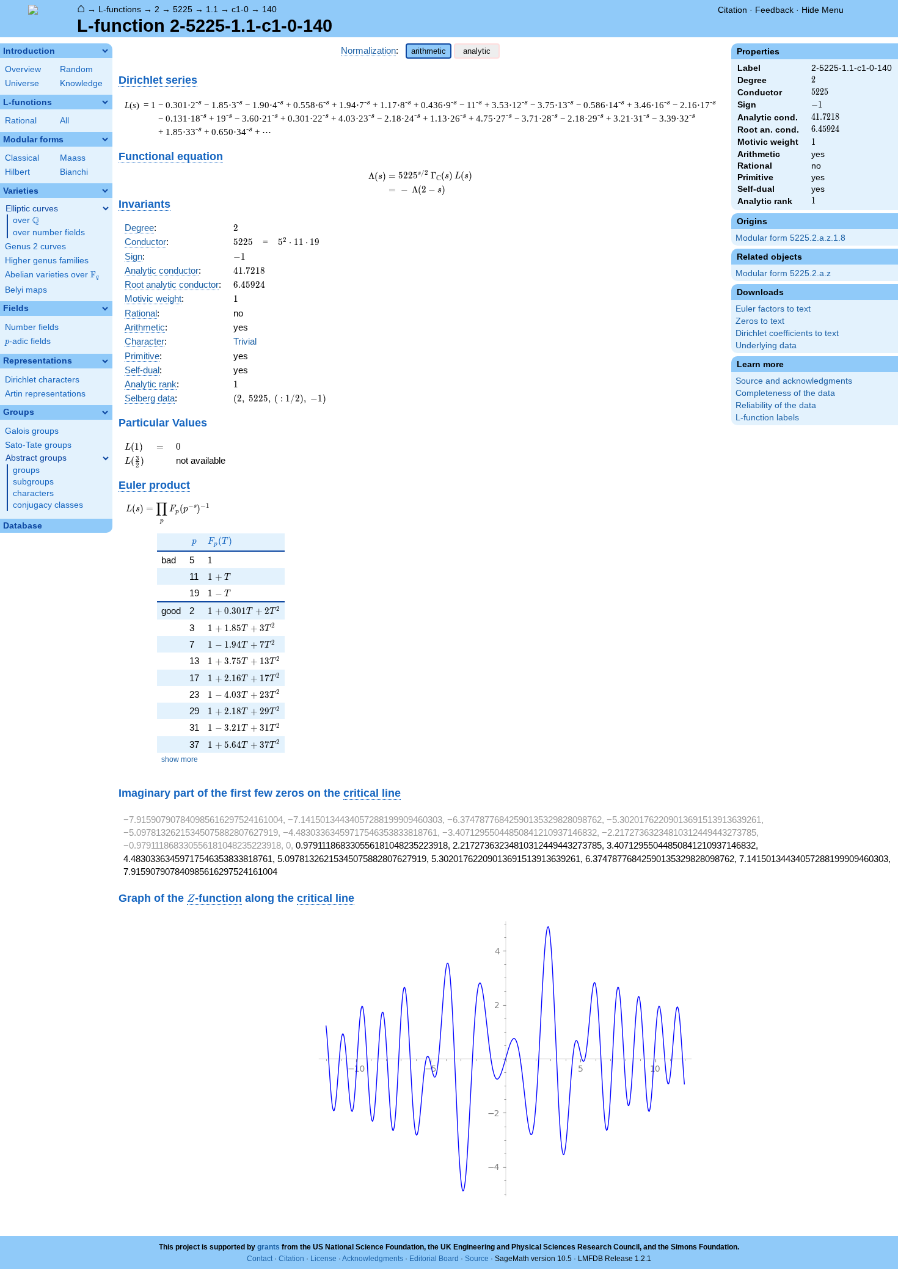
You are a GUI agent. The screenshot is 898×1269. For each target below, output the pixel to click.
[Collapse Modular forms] (105, 139)
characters (33, 493)
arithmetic (428, 51)
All (64, 120)
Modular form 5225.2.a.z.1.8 (790, 238)
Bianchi (74, 172)
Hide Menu (822, 10)
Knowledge (81, 83)
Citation (732, 10)
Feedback (774, 10)
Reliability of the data (776, 405)
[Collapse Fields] (105, 308)
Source (477, 1258)
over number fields (49, 232)
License (323, 1258)
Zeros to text (760, 321)
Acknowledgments (372, 1258)
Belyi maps (26, 289)
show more (179, 759)
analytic (477, 51)
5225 (182, 9)
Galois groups (32, 431)
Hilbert (17, 172)
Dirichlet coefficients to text (787, 333)
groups (26, 470)
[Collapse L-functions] (105, 102)
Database (22, 525)
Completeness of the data (785, 393)
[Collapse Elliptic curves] (106, 208)
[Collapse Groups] (105, 412)
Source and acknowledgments (794, 381)
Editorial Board (434, 1258)
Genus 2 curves (35, 246)
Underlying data (766, 345)
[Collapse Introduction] (105, 51)
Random (76, 69)
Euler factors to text (773, 308)
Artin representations (45, 393)
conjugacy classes (48, 505)
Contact (259, 1258)
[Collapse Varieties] (105, 191)
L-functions (119, 9)
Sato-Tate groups (38, 445)
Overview (23, 69)
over (26, 220)
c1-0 (240, 9)
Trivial (245, 341)
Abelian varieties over (52, 275)
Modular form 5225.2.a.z (783, 273)
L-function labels (767, 417)
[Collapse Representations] (105, 361)
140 (269, 9)
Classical (22, 158)
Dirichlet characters (42, 379)
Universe (22, 83)
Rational (21, 120)
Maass (73, 158)
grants (268, 1247)
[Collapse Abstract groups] (106, 458)
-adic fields (28, 341)
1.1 (212, 9)
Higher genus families (47, 260)
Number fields (32, 327)
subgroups (33, 481)
